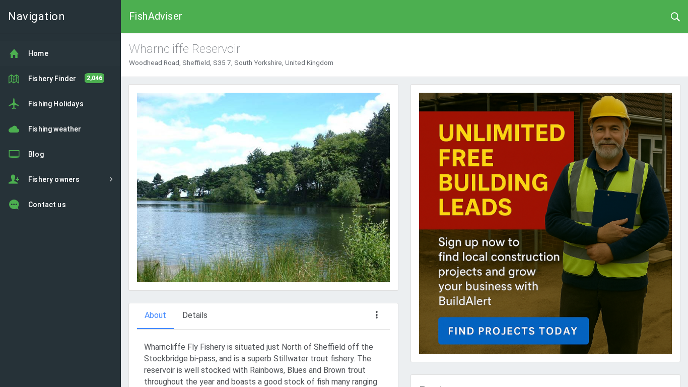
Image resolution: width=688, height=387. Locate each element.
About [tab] (155, 315)
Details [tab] (195, 315)
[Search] (675, 16)
